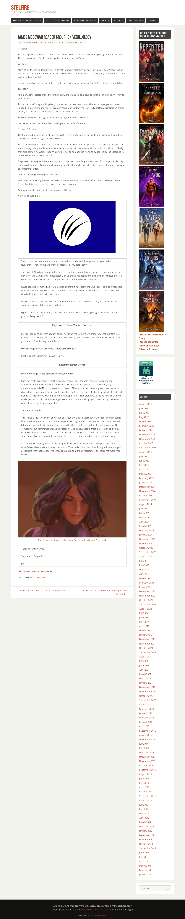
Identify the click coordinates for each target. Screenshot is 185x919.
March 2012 (145, 822)
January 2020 (145, 713)
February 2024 (146, 530)
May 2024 (144, 517)
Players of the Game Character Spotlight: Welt (42, 590)
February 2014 (146, 752)
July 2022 (143, 613)
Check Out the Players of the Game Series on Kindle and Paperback (72, 540)
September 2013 (147, 769)
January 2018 (145, 721)
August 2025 (145, 452)
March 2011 (145, 865)
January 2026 (145, 430)
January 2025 (145, 482)
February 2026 (146, 425)
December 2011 (147, 835)
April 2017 (144, 726)
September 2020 (147, 700)
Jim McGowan (29, 42)
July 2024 (143, 508)
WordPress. (103, 915)
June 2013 (144, 778)
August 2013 (145, 774)
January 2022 (145, 634)
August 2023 (145, 556)
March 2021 (145, 674)
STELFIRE (20, 7)
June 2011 (144, 852)
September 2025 (147, 447)
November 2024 (147, 491)
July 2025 (143, 456)
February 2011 (146, 870)
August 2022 (145, 608)
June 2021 (144, 665)
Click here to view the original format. (37, 571)
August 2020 (145, 704)
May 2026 (144, 417)
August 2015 (145, 735)
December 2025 (147, 434)
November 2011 (147, 839)
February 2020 (146, 709)
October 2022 (146, 600)
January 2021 (145, 682)
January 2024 (145, 534)
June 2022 (144, 617)
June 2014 (144, 748)
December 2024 (147, 486)
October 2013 (146, 765)
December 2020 (147, 687)
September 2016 (147, 730)
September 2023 (147, 552)
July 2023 (143, 560)
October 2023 (146, 547)
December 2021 (147, 639)
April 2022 (144, 626)
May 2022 (144, 621)
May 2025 (144, 465)
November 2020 (147, 691)
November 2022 (147, 595)
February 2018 (146, 717)
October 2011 (146, 843)
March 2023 (145, 578)
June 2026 (144, 412)
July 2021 (143, 661)
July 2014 (143, 743)
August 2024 (145, 504)
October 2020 (146, 695)
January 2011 (145, 874)
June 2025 (144, 460)
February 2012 (146, 826)
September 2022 (147, 604)
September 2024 (147, 499)
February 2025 (146, 478)
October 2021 (146, 648)
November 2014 (147, 739)
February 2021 (146, 678)
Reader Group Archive (71, 42)
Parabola (92, 915)
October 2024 (146, 495)
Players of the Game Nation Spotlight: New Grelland (104, 592)
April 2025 (144, 469)
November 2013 (147, 761)
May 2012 (144, 813)
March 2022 (145, 630)
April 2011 (144, 861)
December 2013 (147, 756)
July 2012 (143, 804)
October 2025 (146, 443)
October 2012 (146, 791)
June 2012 (144, 809)
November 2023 (147, 543)
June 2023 (144, 565)
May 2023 (144, 569)
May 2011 (144, 857)
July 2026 (143, 408)
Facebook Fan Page (148, 341)
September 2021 (147, 652)
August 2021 (145, 656)
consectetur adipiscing (92, 909)
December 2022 (147, 591)
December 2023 (147, 539)
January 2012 (145, 830)
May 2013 (144, 782)
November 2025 (147, 438)
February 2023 (146, 582)
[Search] (167, 888)
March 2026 (145, 421)
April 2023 (144, 573)
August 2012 (145, 800)
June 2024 (144, 512)
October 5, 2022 (48, 42)
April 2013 (144, 787)
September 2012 (147, 796)
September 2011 (147, 848)
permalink (40, 577)
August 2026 (145, 404)
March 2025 (145, 473)
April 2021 (144, 669)
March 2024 (145, 526)
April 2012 (144, 817)
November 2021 (147, 643)
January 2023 (145, 587)
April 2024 (144, 521)
